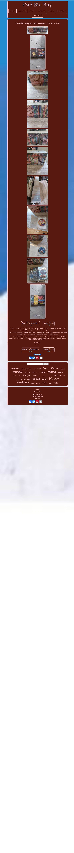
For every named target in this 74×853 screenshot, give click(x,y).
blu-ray (54, 378)
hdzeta (63, 369)
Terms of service (38, 396)
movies (60, 372)
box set (23, 379)
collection (54, 368)
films (20, 375)
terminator (14, 376)
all (39, 375)
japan (38, 372)
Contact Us (37, 392)
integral (27, 375)
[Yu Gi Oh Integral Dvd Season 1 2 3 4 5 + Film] (37, 30)
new (43, 372)
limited (36, 378)
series (44, 382)
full (55, 383)
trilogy (18, 379)
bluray (44, 379)
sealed (34, 369)
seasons (62, 375)
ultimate (38, 383)
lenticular (44, 376)
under (35, 375)
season (50, 376)
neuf (33, 383)
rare (55, 375)
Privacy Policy (37, 394)
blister (50, 383)
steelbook (23, 382)
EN (36, 399)
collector (17, 371)
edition (51, 371)
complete (15, 368)
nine (39, 368)
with (28, 379)
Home (37, 389)
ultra (33, 372)
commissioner (26, 369)
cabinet (27, 372)
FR (39, 399)
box (45, 368)
